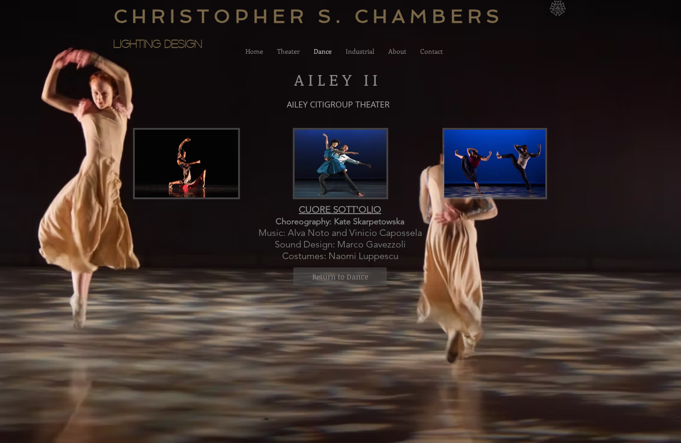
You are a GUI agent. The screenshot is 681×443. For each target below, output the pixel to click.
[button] (186, 183)
